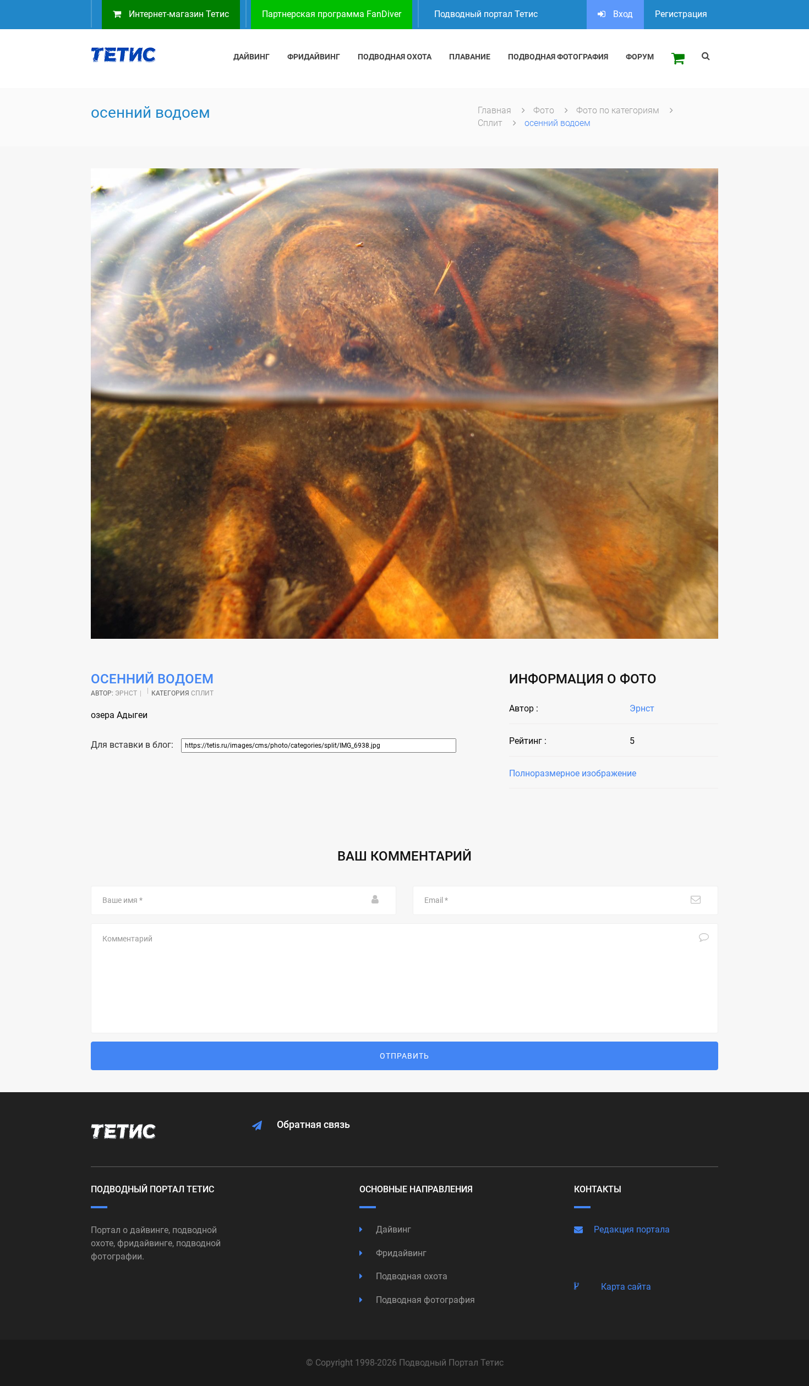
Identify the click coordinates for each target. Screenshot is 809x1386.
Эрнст (126, 693)
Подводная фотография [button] (558, 56)
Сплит (491, 123)
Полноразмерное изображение (572, 773)
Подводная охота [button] (394, 56)
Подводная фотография (424, 1300)
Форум (640, 56)
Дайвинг (392, 1229)
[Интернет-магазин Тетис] (678, 58)
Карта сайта (626, 1286)
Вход (622, 14)
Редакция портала (632, 1229)
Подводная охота (410, 1276)
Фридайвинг (400, 1253)
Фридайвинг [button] (313, 56)
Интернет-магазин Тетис (178, 14)
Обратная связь (313, 1124)
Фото (544, 110)
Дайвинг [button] (251, 56)
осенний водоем (152, 679)
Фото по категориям (619, 110)
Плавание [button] (469, 56)
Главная (495, 110)
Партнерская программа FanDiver (331, 14)
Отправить (404, 1055)
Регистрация (681, 14)
